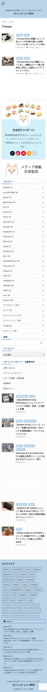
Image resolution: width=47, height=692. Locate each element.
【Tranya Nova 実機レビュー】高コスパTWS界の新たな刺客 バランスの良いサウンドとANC (30, 42)
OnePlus (34, 585)
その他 (29, 600)
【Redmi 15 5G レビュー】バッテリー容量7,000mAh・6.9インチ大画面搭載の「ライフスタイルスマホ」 (23, 640)
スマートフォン (8, 610)
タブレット (22, 610)
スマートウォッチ (32, 605)
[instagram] (18, 153)
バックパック (35, 610)
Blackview (7, 574)
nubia (25, 585)
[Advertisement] (23, 484)
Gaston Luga (8, 580)
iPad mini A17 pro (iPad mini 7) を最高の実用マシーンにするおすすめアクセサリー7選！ (30, 456)
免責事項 (7, 383)
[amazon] (29, 153)
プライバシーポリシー (12, 373)
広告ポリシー (9, 388)
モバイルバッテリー (21, 615)
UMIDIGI (33, 595)
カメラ (19, 605)
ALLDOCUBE (17, 569)
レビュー (42, 73)
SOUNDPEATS (16, 590)
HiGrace (6, 585)
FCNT (32, 574)
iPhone (16, 585)
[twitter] (12, 153)
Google (19, 580)
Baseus (37, 569)
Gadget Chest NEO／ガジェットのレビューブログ (23, 681)
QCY (5, 590)
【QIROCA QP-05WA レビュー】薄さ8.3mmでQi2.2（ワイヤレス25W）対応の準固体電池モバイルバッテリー (23, 661)
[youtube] (23, 153)
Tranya (31, 47)
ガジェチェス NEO (23, 13)
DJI (16, 574)
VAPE (5, 600)
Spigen (27, 590)
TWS (36, 47)
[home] (34, 153)
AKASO (6, 569)
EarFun (23, 574)
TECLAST (37, 590)
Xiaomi (20, 600)
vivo (12, 600)
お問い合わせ (9, 368)
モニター (6, 615)
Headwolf (30, 580)
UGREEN (23, 595)
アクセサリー (8, 605)
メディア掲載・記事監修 (13, 378)
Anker (28, 569)
